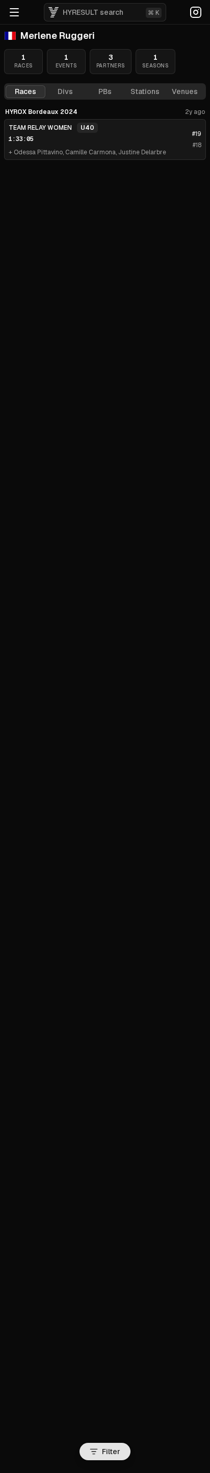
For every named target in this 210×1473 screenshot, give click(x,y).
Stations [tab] (145, 91)
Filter (111, 1451)
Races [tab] (25, 91)
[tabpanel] (105, 134)
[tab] (65, 91)
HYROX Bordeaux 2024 (41, 112)
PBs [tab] (105, 91)
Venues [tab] (185, 91)
